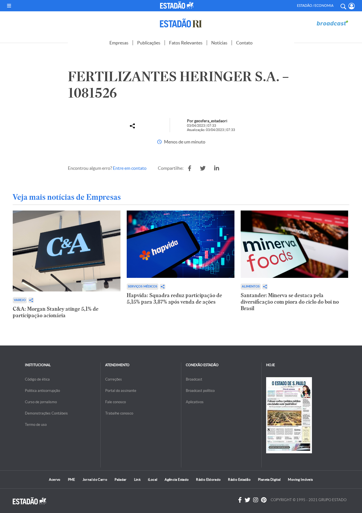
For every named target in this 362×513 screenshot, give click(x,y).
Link (137, 479)
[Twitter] (247, 500)
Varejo (20, 300)
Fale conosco (115, 402)
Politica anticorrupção (42, 390)
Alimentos (251, 286)
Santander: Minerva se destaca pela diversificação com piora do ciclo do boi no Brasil (290, 302)
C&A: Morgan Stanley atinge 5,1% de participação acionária (55, 312)
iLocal (152, 479)
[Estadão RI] (181, 23)
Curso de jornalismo (41, 402)
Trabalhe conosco (119, 413)
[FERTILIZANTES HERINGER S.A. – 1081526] (189, 168)
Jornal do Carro (95, 479)
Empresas (118, 42)
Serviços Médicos (142, 286)
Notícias (219, 42)
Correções (113, 379)
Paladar (121, 479)
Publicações (148, 42)
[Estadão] (178, 5)
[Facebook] (240, 500)
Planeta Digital (269, 479)
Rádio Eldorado (208, 479)
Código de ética (37, 379)
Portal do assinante (120, 390)
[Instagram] (255, 500)
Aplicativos (195, 402)
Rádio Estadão (239, 479)
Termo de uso (36, 424)
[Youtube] (263, 500)
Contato (244, 42)
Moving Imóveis (300, 479)
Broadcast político (200, 390)
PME (71, 479)
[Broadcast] (332, 23)
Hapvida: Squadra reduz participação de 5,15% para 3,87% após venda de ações (174, 298)
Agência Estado (177, 479)
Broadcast (194, 379)
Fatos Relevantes (185, 42)
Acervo (54, 479)
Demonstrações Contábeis (46, 413)
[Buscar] (343, 5)
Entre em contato (129, 168)
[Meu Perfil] (351, 6)
